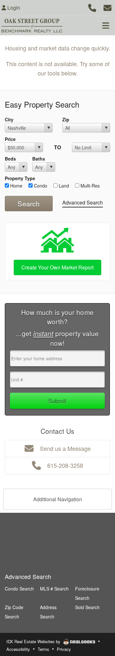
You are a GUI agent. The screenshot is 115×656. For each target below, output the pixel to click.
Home (15, 185)
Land (63, 185)
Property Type (20, 178)
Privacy (64, 649)
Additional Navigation (57, 499)
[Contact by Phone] (92, 7)
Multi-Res (89, 185)
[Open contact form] (107, 7)
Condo (40, 185)
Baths (38, 158)
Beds (10, 158)
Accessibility (18, 649)
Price (10, 139)
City (9, 119)
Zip (65, 119)
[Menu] (105, 25)
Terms (43, 649)
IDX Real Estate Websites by (34, 641)
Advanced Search (82, 202)
